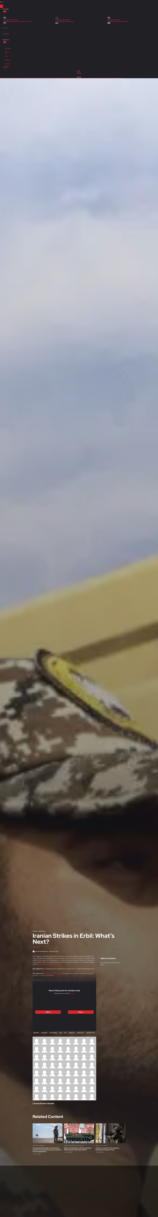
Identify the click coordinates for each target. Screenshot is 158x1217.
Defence (42, 1145)
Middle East (80, 1032)
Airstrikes (44, 1032)
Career (7, 52)
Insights (35, 931)
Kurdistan (72, 1032)
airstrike (36, 1032)
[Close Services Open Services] (4, 11)
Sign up (48, 1012)
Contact (7, 64)
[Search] (79, 72)
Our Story (8, 48)
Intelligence (53, 1032)
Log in (73, 993)
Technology (80, 1145)
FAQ (6, 56)
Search (79, 77)
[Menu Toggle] (1, 6)
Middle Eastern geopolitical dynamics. (49, 964)
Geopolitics (42, 931)
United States (90, 1032)
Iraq (65, 1032)
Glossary (7, 60)
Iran (60, 1032)
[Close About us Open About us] (4, 42)
